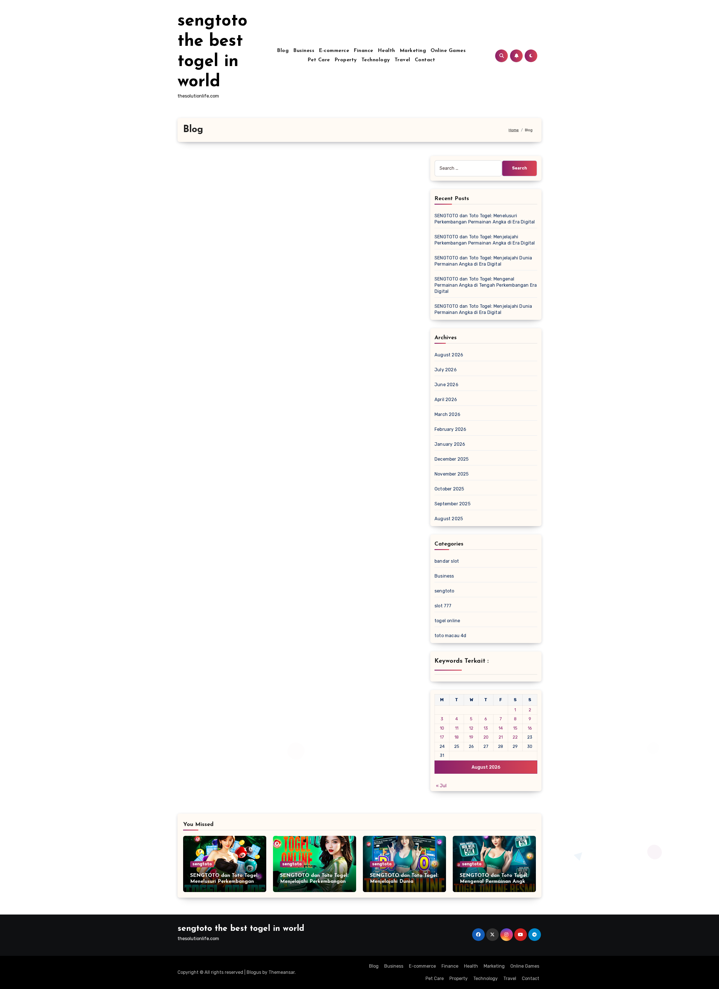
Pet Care (319, 60)
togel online (447, 620)
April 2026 (445, 399)
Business (303, 50)
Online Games (448, 50)
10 (442, 728)
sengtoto (444, 591)
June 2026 (446, 384)
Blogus (254, 972)
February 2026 (450, 429)
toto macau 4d (450, 635)
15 (515, 728)
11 (456, 728)
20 (485, 737)
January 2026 (449, 444)
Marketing (413, 50)
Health (386, 50)
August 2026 (448, 354)
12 (471, 728)
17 (442, 737)
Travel (402, 60)
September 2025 (452, 503)
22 (515, 737)
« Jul (441, 785)
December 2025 (451, 459)
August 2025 (448, 518)
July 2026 (445, 369)
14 (501, 728)
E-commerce (334, 50)
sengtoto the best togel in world (241, 928)
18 (456, 737)
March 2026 (447, 414)
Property (346, 60)
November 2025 (451, 474)
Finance (363, 50)
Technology (375, 60)
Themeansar (282, 972)
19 (471, 737)
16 (530, 728)
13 (486, 728)
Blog (283, 50)
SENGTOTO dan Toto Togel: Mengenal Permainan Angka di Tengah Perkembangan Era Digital (485, 285)
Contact (425, 60)
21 (501, 737)
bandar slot (446, 561)
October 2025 (449, 489)
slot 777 (443, 605)
